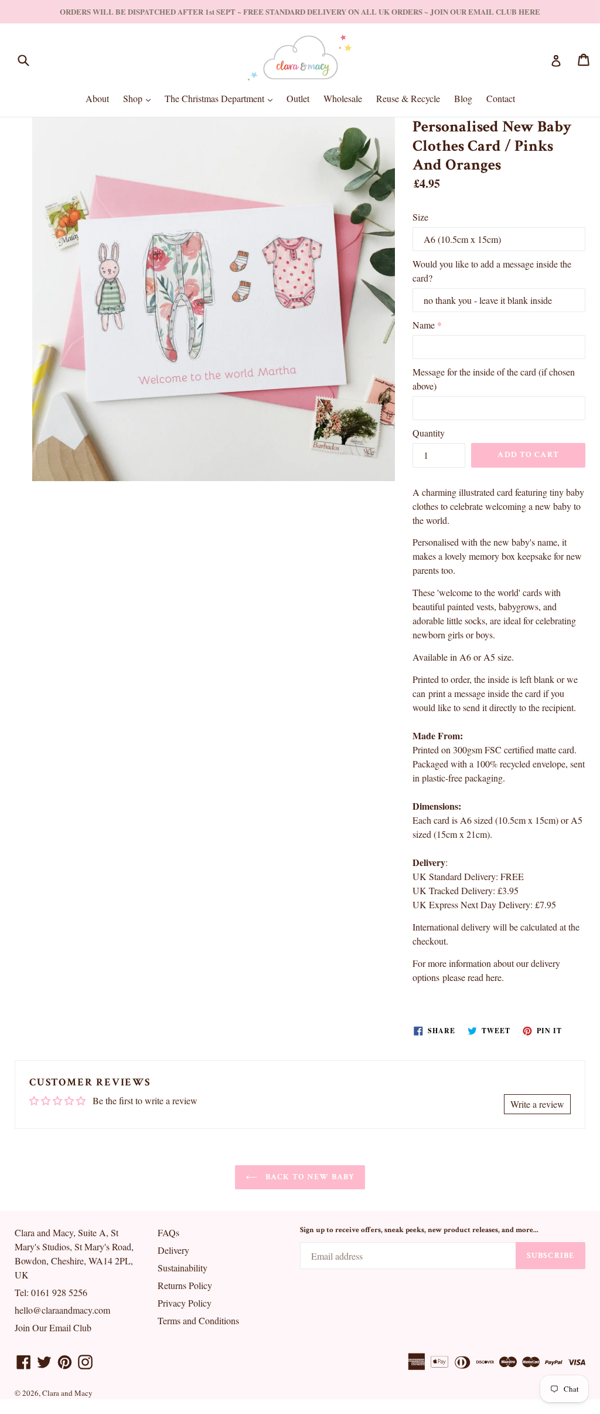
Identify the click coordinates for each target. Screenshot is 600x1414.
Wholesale (342, 98)
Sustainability (182, 1267)
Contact (500, 98)
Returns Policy (185, 1285)
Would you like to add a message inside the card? (491, 271)
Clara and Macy (67, 1393)
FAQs (168, 1232)
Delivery (173, 1250)
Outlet (298, 98)
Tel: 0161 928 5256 (51, 1292)
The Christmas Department (221, 98)
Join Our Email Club (53, 1327)
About (97, 98)
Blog (463, 98)
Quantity (428, 433)
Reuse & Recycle (408, 98)
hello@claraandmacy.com (62, 1310)
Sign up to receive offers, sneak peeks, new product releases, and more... (419, 1230)
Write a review (537, 1104)
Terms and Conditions (198, 1320)
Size (420, 217)
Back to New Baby (308, 1177)
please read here (472, 977)
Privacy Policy (185, 1303)
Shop (139, 98)
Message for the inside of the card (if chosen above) (493, 379)
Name (423, 325)
